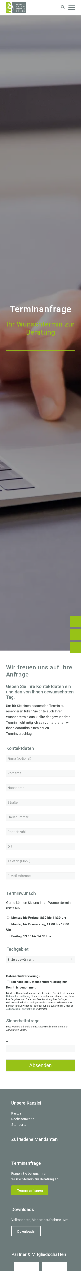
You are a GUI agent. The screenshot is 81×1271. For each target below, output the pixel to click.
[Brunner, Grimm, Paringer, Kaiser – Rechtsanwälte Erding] (33, 7)
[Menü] (70, 7)
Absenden (40, 1065)
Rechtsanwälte (22, 1119)
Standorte (19, 1125)
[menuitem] (61, 7)
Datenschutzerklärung (23, 976)
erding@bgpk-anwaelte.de (20, 1009)
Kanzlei (16, 1113)
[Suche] (61, 7)
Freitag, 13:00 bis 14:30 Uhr (31, 936)
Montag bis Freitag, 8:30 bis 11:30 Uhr (38, 917)
